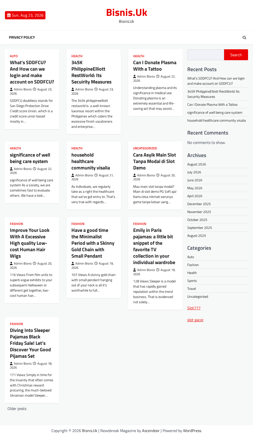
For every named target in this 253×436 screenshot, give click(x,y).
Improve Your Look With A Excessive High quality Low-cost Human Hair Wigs (29, 243)
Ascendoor (151, 431)
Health (77, 56)
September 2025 (199, 227)
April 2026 (194, 195)
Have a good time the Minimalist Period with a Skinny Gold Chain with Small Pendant (92, 243)
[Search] (244, 37)
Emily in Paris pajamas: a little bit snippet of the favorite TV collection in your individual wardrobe (154, 246)
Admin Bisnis (23, 89)
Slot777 (194, 308)
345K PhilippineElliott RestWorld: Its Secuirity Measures (91, 71)
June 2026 (194, 180)
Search (236, 55)
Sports (192, 280)
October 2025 (197, 219)
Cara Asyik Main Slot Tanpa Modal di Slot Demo (154, 161)
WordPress (192, 431)
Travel (191, 288)
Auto (14, 56)
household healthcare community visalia (90, 161)
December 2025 (199, 203)
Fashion (16, 224)
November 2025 (199, 211)
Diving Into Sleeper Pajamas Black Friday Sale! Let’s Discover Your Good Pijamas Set (30, 343)
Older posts (16, 408)
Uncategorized (145, 148)
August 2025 (196, 235)
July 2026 (194, 172)
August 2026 (196, 164)
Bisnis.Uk (126, 12)
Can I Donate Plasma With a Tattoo (154, 65)
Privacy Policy (22, 37)
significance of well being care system (30, 158)
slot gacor (195, 320)
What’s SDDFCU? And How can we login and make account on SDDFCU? (32, 71)
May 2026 (194, 188)
